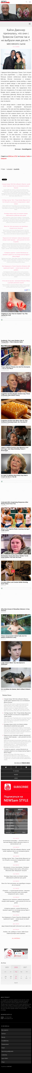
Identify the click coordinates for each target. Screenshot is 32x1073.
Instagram (3, 158)
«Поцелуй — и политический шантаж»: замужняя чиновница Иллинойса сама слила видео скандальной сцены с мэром (16, 892)
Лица (3, 1062)
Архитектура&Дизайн (7, 1051)
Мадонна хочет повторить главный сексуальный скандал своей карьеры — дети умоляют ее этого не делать (17, 736)
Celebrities (4, 1055)
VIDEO (16, 778)
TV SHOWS (16, 771)
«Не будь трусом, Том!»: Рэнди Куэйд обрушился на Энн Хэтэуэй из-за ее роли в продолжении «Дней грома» (17, 714)
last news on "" (22, 763)
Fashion (4, 1033)
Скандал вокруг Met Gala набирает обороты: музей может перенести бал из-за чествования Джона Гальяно (17, 700)
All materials (16, 938)
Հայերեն (16, 169)
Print (3, 169)
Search (16, 983)
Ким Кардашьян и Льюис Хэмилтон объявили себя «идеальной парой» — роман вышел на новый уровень (16, 918)
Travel (3, 1048)
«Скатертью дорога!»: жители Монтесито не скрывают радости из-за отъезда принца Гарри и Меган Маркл (17, 750)
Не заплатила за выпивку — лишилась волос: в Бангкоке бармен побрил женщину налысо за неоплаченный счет (16, 842)
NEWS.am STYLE (12, 156)
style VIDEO (5, 1058)
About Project (5, 997)
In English (9, 169)
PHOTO (16, 774)
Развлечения (5, 1044)
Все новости (5, 1030)
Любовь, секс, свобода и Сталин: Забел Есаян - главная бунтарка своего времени (16, 932)
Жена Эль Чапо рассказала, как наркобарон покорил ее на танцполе (16, 884)
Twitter (28, 156)
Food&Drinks (5, 1040)
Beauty (3, 1037)
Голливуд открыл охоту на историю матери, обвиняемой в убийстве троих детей (16, 725)
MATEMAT (9, 1066)
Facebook (22, 156)
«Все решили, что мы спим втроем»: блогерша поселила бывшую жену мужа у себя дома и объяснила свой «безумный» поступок (16, 868)
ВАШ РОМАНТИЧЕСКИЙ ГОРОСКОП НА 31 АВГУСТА (16, 926)
